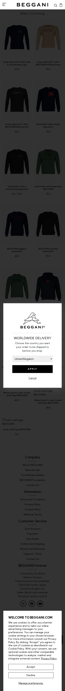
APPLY (32, 368)
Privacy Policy (49, 658)
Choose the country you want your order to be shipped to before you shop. (32, 347)
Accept (31, 666)
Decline (31, 675)
